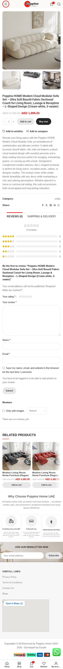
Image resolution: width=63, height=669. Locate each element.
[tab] (15, 216)
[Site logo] (31, 3)
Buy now (43, 121)
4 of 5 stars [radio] (27, 296)
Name (6, 340)
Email (6, 354)
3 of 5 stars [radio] (25, 296)
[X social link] (46, 205)
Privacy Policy (9, 577)
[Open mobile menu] (6, 4)
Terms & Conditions (12, 582)
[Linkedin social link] (55, 205)
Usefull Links (11, 571)
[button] (16, 485)
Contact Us (8, 588)
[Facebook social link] (42, 205)
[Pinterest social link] (51, 205)
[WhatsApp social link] (59, 205)
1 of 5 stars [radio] (20, 296)
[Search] (59, 4)
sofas (58, 198)
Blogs (5, 593)
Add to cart (25, 121)
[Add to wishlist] (28, 445)
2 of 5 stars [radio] (22, 296)
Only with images (15, 410)
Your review (9, 302)
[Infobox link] (11, 527)
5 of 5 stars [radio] (30, 296)
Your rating (8, 296)
